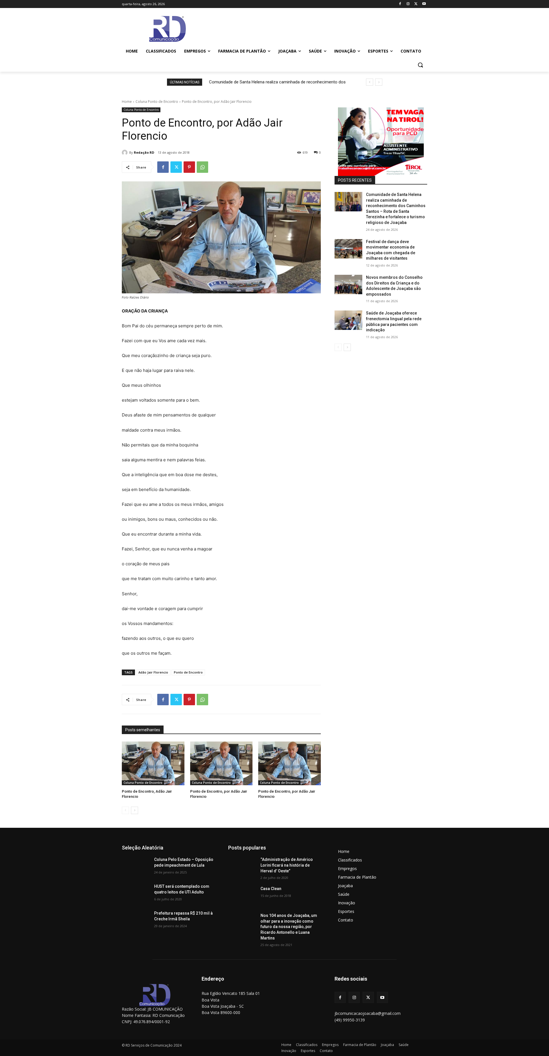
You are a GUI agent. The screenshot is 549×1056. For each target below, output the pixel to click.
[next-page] (134, 810)
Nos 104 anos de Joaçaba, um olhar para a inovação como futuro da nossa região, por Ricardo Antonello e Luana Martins (288, 926)
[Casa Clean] (242, 895)
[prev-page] (125, 810)
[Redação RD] (125, 152)
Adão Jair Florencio (153, 672)
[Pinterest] (189, 167)
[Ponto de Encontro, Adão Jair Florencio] (153, 763)
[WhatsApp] (202, 167)
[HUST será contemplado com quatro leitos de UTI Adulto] (136, 893)
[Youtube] (424, 4)
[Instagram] (408, 4)
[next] (378, 82)
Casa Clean (270, 888)
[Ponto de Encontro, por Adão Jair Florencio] (221, 763)
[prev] (369, 82)
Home (127, 101)
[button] (420, 65)
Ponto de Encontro (188, 672)
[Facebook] (400, 4)
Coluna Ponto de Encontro (157, 101)
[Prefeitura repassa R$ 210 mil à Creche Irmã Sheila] (136, 920)
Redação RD (144, 152)
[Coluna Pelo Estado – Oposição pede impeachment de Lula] (136, 866)
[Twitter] (416, 4)
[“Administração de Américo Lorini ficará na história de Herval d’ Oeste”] (242, 866)
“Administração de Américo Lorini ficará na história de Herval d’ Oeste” (286, 865)
